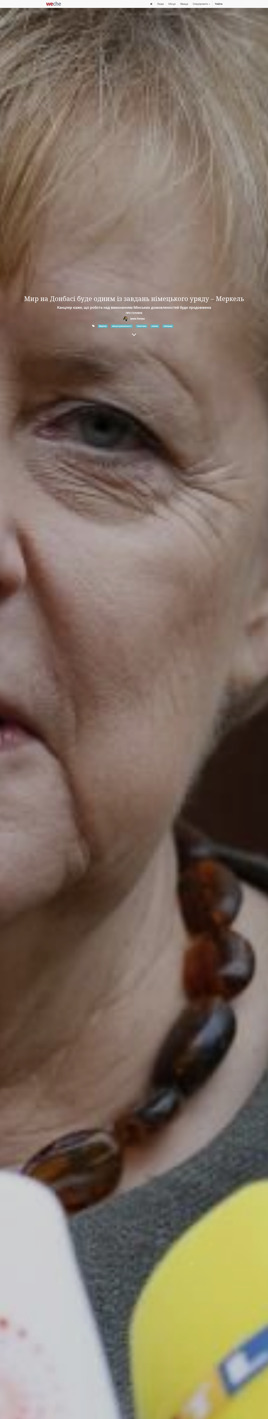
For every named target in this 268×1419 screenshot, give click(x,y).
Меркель (103, 326)
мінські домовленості (122, 326)
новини (155, 326)
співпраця (167, 326)
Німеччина (141, 326)
